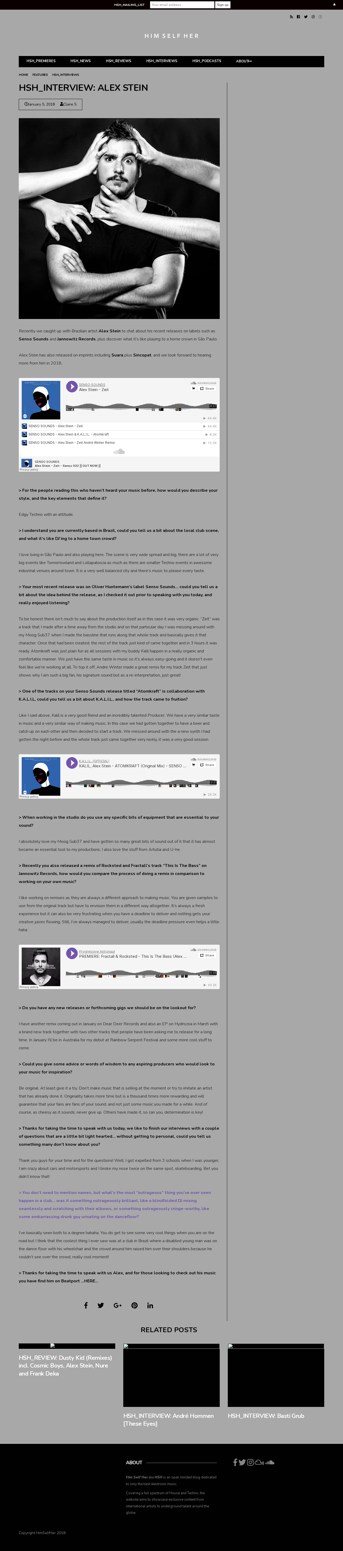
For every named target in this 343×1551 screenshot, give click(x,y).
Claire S (70, 104)
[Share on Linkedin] (150, 1306)
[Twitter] (306, 16)
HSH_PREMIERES (41, 61)
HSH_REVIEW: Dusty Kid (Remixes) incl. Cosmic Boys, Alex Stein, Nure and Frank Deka (65, 1366)
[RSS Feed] (291, 16)
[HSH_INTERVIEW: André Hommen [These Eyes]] (171, 1375)
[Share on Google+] (117, 1306)
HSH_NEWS (80, 61)
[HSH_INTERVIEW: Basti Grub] (276, 1375)
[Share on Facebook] (86, 1306)
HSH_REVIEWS (118, 61)
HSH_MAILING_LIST (129, 5)
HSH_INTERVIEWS (161, 61)
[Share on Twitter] (101, 1306)
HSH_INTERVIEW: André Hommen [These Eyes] (168, 1420)
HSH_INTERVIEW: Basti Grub (266, 1416)
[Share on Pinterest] (134, 1306)
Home (23, 75)
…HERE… (89, 1281)
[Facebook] (298, 16)
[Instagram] (313, 16)
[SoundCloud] (320, 16)
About (242, 61)
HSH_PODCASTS (206, 61)
